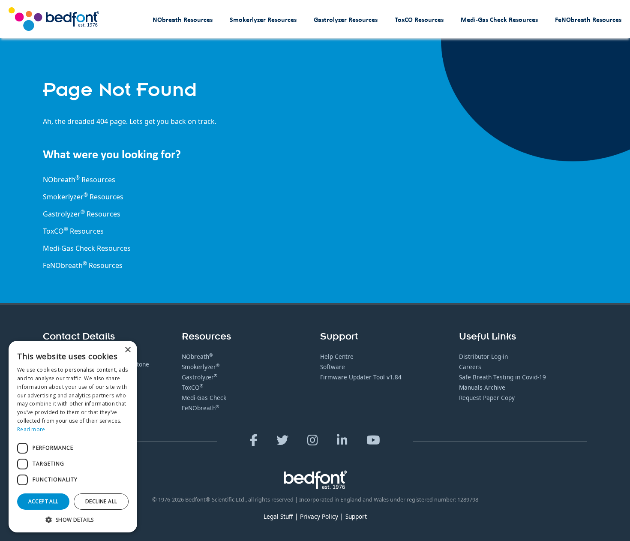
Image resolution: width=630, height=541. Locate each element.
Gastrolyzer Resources (346, 19)
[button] (73, 519)
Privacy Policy (319, 516)
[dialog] (73, 436)
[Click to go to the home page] (54, 19)
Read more (31, 429)
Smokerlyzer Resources (263, 19)
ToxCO (55, 231)
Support (356, 516)
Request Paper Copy (487, 398)
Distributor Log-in (483, 356)
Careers (470, 367)
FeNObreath (200, 408)
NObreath (197, 356)
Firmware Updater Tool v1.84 (361, 377)
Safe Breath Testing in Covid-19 (502, 377)
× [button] (127, 350)
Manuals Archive (482, 387)
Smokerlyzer (200, 367)
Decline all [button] (101, 501)
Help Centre (337, 356)
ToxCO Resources (419, 19)
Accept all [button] (43, 501)
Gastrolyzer (199, 377)
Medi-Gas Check (69, 248)
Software (332, 367)
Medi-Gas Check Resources (499, 19)
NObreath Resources (183, 19)
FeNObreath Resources (588, 19)
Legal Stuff (278, 516)
